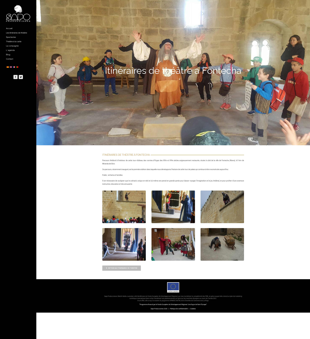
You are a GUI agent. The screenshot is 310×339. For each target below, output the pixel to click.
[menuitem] (18, 28)
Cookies (193, 309)
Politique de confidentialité (179, 309)
